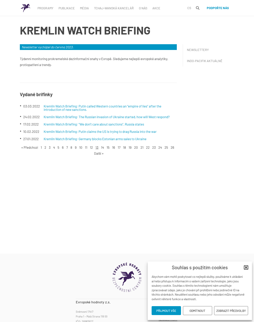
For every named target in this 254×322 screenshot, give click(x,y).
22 (148, 147)
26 (172, 147)
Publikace (67, 8)
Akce (156, 8)
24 (160, 147)
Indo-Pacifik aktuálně (204, 61)
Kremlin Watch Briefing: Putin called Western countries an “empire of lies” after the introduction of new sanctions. (102, 107)
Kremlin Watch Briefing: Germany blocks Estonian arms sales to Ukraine (95, 139)
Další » (99, 153)
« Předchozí (29, 147)
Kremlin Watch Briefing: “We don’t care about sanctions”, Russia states (94, 124)
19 (130, 147)
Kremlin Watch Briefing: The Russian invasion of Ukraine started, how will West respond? (107, 117)
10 (80, 147)
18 (124, 147)
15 (108, 147)
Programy (45, 8)
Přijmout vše (166, 310)
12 (91, 147)
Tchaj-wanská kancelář (114, 8)
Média (84, 8)
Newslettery (198, 50)
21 (141, 147)
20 (136, 147)
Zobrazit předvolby (231, 310)
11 (86, 147)
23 (154, 147)
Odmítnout (197, 310)
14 (102, 147)
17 (119, 147)
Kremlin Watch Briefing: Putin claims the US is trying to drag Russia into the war (100, 131)
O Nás (143, 8)
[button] (246, 267)
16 (113, 147)
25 (166, 147)
